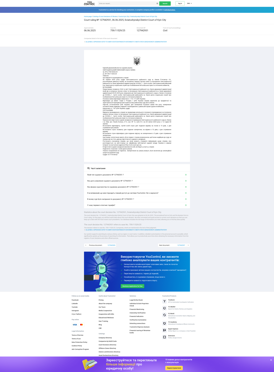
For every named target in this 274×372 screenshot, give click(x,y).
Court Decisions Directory (107, 345)
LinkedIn (75, 303)
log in (180, 3)
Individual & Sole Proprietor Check (139, 305)
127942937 (181, 245)
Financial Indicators (136, 316)
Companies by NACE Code (108, 341)
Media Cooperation (105, 310)
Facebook (75, 300)
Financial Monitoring (137, 309)
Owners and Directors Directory (109, 352)
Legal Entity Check (136, 300)
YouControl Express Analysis (140, 327)
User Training (103, 321)
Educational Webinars (106, 317)
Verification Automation (138, 320)
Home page (88, 16)
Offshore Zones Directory (107, 348)
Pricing (101, 300)
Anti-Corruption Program (80, 349)
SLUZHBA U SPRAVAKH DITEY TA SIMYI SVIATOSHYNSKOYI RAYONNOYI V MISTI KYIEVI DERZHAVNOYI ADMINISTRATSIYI (126, 42)
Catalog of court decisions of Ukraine (105, 16)
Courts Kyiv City (124, 16)
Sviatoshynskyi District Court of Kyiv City (143, 16)
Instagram (75, 310)
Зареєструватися (174, 368)
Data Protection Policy (79, 342)
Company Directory (105, 338)
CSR (100, 328)
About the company (105, 303)
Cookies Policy (77, 346)
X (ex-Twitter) (76, 314)
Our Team (102, 307)
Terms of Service (77, 335)
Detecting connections (137, 323)
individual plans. (169, 10)
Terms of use (76, 339)
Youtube (75, 307)
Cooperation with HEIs (106, 314)
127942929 (111, 245)
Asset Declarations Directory (108, 355)
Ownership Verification (138, 313)
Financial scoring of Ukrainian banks (140, 332)
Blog (100, 325)
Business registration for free (132, 286)
